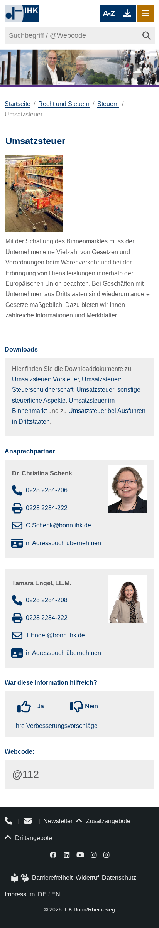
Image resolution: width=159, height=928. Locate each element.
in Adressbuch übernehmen (63, 543)
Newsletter (58, 821)
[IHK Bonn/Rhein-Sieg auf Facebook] (54, 854)
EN (55, 894)
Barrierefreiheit (52, 877)
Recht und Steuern (64, 104)
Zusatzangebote (107, 821)
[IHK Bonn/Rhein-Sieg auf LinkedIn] (66, 854)
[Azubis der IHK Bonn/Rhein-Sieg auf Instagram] (106, 854)
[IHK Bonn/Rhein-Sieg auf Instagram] (93, 854)
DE (42, 894)
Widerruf (87, 877)
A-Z (109, 13)
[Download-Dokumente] (127, 13)
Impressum (20, 894)
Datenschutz (119, 877)
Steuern (108, 104)
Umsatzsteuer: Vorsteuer (45, 379)
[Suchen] (146, 35)
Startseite (17, 104)
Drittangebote (33, 838)
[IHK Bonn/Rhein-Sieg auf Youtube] (80, 854)
